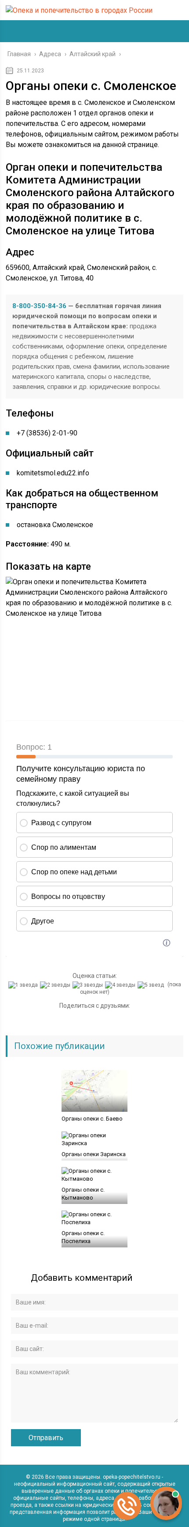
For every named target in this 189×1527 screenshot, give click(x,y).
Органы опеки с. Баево (92, 1118)
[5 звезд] (152, 984)
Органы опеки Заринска (94, 1154)
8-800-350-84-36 (39, 306)
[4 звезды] (121, 984)
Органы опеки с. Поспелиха (83, 1237)
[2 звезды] (56, 984)
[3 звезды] (89, 984)
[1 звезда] (24, 984)
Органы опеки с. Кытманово (83, 1193)
